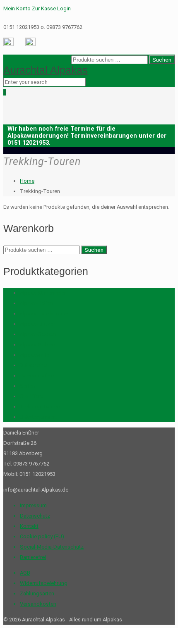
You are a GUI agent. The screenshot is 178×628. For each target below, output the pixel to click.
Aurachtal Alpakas (45, 70)
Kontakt (29, 526)
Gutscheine (33, 365)
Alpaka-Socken (38, 334)
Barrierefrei (33, 557)
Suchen (161, 60)
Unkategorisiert (38, 417)
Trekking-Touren (40, 407)
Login (64, 8)
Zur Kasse (44, 8)
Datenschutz (35, 516)
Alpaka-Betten (36, 303)
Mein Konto (17, 8)
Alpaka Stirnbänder (43, 293)
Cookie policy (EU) (42, 536)
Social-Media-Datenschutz (52, 547)
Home (27, 181)
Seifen (28, 386)
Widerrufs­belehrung (43, 583)
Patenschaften (37, 376)
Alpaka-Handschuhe (44, 313)
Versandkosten (38, 604)
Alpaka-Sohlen (37, 344)
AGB (25, 573)
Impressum (33, 505)
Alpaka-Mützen (38, 324)
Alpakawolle (34, 355)
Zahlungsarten (37, 593)
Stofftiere (31, 396)
